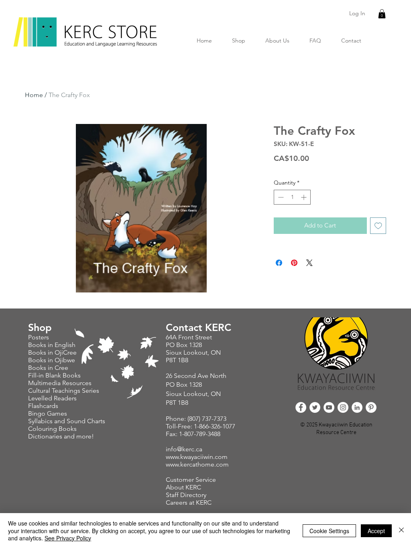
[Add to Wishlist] (378, 225)
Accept (376, 531)
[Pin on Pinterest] (294, 263)
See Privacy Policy (68, 538)
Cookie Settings (329, 531)
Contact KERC (198, 327)
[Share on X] (309, 263)
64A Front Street (189, 337)
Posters (39, 337)
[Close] (401, 531)
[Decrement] (280, 197)
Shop (40, 327)
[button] (382, 13)
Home (34, 95)
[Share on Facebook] (279, 263)
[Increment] (304, 197)
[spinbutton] (292, 197)
